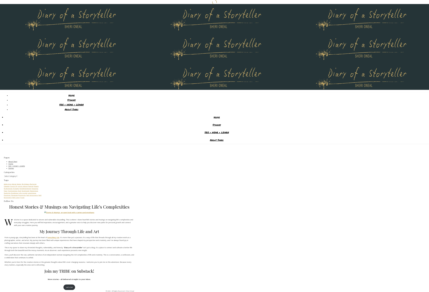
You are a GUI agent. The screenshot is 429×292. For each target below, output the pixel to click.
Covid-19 (13, 186)
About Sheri (71, 109)
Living (24, 193)
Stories (71, 99)
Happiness (34, 191)
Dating (31, 186)
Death (36, 186)
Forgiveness (13, 191)
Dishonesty (8, 188)
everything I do (53, 237)
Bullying (33, 184)
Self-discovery (32, 195)
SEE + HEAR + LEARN (71, 104)
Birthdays (26, 184)
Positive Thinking (11, 195)
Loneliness (32, 193)
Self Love (16, 197)
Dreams (16, 188)
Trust (22, 197)
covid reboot (23, 186)
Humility (7, 193)
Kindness (14, 193)
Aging (14, 184)
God (19, 191)
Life (20, 193)
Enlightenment (25, 188)
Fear (5, 191)
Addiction (8, 184)
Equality (35, 188)
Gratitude (25, 191)
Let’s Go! (69, 287)
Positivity (22, 195)
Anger (19, 184)
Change (7, 186)
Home (71, 95)
